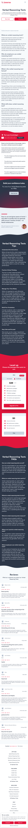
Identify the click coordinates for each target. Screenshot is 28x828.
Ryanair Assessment (14, 794)
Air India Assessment (14, 796)
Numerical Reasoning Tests (14, 760)
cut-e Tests (14, 779)
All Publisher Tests (14, 781)
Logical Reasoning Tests (14, 762)
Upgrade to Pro (14, 405)
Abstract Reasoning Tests (14, 756)
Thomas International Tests (14, 777)
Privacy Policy (14, 808)
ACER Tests (14, 770)
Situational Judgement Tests (14, 758)
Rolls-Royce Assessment (14, 791)
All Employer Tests (14, 798)
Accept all (8, 822)
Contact (14, 804)
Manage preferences (14, 825)
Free (14, 433)
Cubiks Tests (14, 772)
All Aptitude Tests (14, 764)
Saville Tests (14, 775)
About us (14, 806)
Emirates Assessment (14, 787)
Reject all (20, 822)
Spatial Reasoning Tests (14, 753)
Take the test (14, 193)
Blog (14, 812)
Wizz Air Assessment (14, 789)
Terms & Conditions (14, 810)
